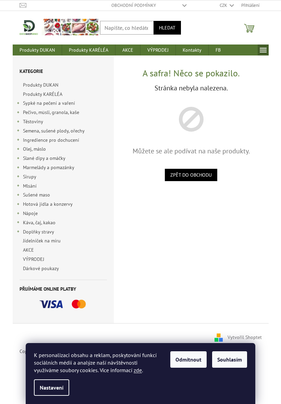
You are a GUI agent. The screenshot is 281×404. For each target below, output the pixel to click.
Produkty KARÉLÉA (42, 94)
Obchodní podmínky (133, 5)
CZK (224, 5)
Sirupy (29, 177)
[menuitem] (37, 50)
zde (138, 370)
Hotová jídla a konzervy (48, 204)
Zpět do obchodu (191, 175)
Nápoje (30, 213)
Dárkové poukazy (41, 268)
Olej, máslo (34, 149)
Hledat (167, 28)
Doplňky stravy (38, 232)
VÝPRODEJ (33, 259)
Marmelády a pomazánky (48, 167)
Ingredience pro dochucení (51, 140)
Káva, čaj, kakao (39, 222)
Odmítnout (188, 359)
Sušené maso (36, 195)
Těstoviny (33, 121)
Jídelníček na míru (42, 241)
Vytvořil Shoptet (245, 337)
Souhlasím (229, 359)
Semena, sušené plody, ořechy (54, 131)
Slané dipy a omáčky (44, 158)
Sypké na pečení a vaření (49, 103)
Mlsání (30, 186)
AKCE (28, 250)
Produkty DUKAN (40, 85)
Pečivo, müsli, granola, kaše (51, 112)
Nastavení (51, 387)
